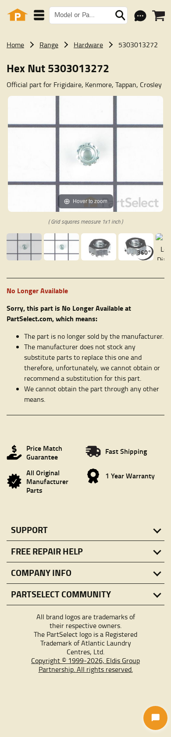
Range (48, 44)
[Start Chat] (155, 718)
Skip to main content (85, 5)
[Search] (120, 15)
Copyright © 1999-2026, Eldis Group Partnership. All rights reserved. (85, 665)
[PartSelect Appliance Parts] (17, 15)
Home (15, 44)
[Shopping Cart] (158, 15)
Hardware (88, 44)
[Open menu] (39, 15)
